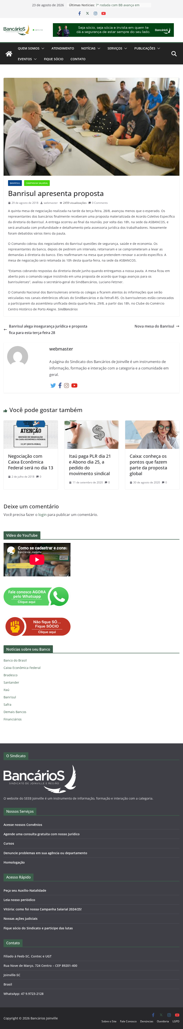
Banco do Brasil (15, 660)
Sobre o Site (109, 1021)
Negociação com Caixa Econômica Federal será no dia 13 (30, 462)
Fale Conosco (128, 1021)
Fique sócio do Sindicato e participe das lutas (38, 928)
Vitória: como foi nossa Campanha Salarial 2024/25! (43, 909)
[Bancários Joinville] (9, 53)
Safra (7, 704)
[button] (42, 48)
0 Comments (100, 203)
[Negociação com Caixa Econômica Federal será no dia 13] (31, 423)
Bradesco (10, 675)
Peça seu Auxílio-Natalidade (25, 890)
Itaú (6, 690)
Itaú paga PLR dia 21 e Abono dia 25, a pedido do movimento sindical (90, 464)
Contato (78, 59)
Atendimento (63, 48)
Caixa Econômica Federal (22, 668)
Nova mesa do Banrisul (154, 326)
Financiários (13, 719)
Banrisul (15, 183)
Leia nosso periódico (19, 900)
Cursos (9, 843)
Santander (11, 682)
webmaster (51, 203)
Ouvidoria (163, 1021)
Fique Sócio (53, 59)
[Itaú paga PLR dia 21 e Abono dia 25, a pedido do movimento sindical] (91, 423)
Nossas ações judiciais (20, 918)
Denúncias (146, 1021)
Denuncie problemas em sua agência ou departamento (45, 853)
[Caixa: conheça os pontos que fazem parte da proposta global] (152, 423)
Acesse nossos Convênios (23, 825)
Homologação (14, 862)
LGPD (176, 1021)
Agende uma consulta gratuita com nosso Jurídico (42, 834)
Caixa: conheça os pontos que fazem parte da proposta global (148, 464)
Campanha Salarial (37, 183)
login (42, 514)
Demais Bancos (15, 712)
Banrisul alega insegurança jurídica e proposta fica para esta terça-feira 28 (48, 329)
